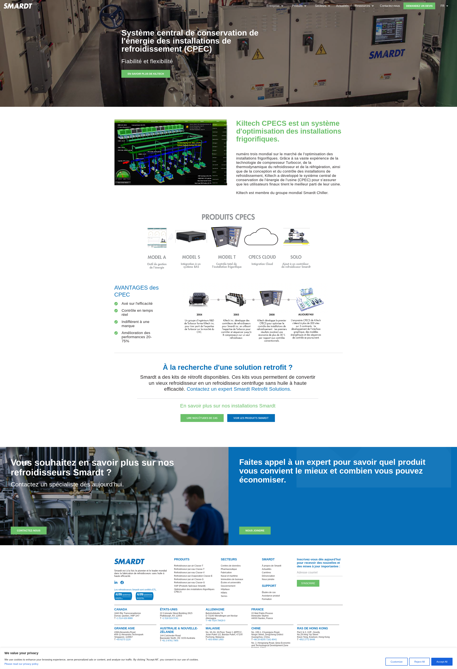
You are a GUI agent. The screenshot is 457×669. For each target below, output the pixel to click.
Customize (397, 661)
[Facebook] (122, 582)
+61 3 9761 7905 (170, 640)
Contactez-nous (390, 5)
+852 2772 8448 (307, 639)
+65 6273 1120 (123, 639)
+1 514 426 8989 (124, 618)
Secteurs (320, 5)
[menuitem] (444, 5)
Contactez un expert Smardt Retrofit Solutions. (239, 389)
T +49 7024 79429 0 (215, 620)
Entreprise (273, 5)
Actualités (342, 5)
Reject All (419, 661)
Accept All (441, 661)
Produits (297, 5)
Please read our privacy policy (21, 663)
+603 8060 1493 (215, 639)
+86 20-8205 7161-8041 (265, 639)
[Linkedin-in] (116, 582)
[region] (228, 658)
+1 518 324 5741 (170, 618)
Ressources (362, 5)
